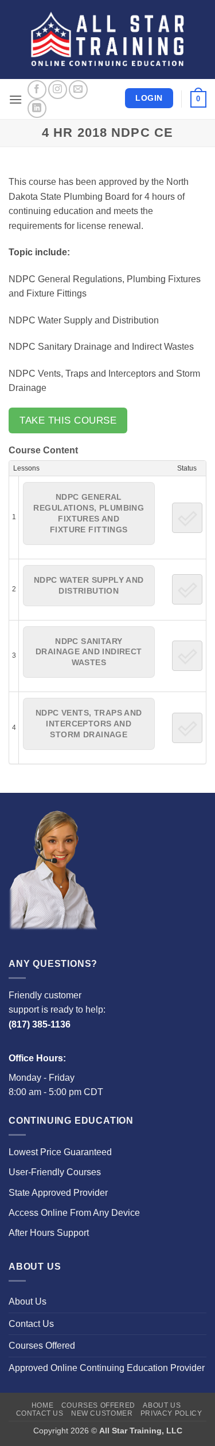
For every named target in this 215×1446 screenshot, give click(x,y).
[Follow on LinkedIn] (37, 108)
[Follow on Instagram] (57, 89)
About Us (27, 1301)
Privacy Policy (171, 1413)
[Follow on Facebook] (37, 89)
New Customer (101, 1413)
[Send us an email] (78, 89)
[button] (15, 99)
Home (42, 1405)
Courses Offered (42, 1345)
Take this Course (67, 420)
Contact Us (31, 1324)
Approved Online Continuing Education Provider (107, 1368)
